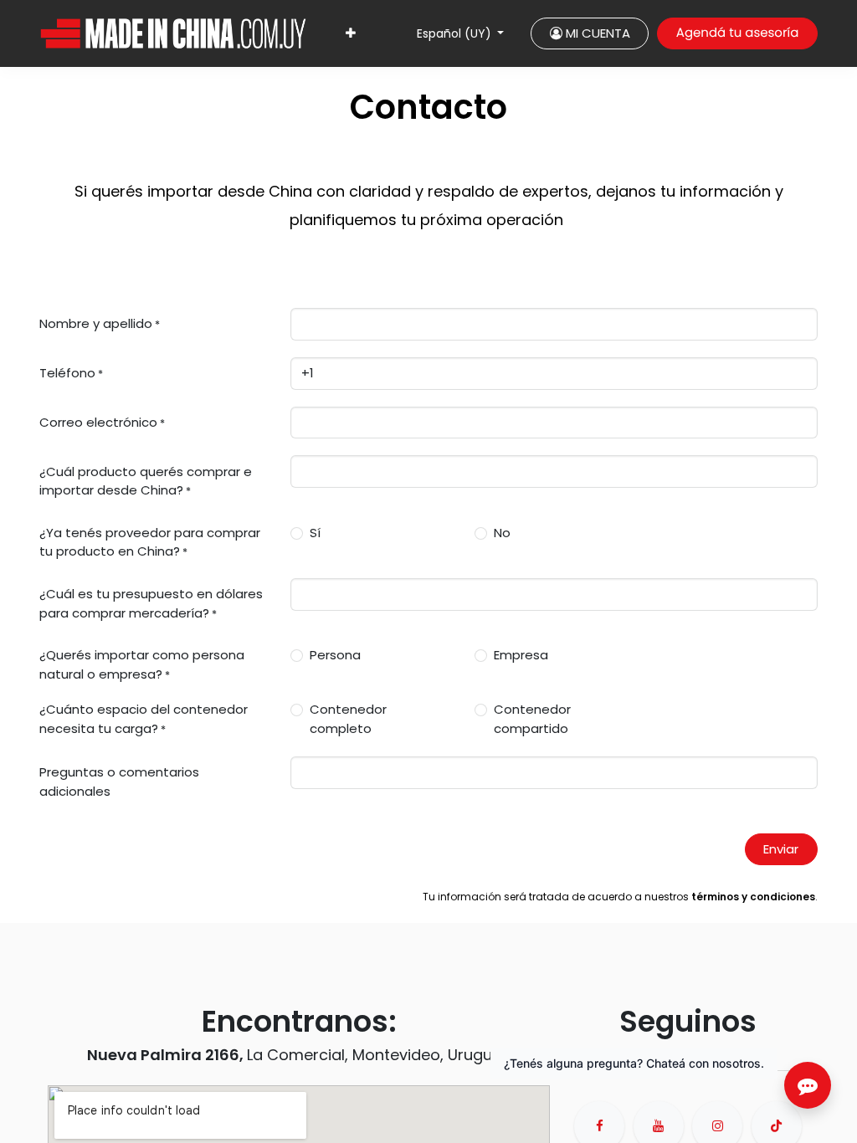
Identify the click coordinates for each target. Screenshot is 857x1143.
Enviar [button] (780, 849)
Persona (335, 655)
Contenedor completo (348, 718)
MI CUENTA (596, 33)
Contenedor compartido (532, 718)
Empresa (521, 655)
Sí (315, 532)
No (502, 532)
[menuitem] (350, 34)
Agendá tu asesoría (737, 33)
